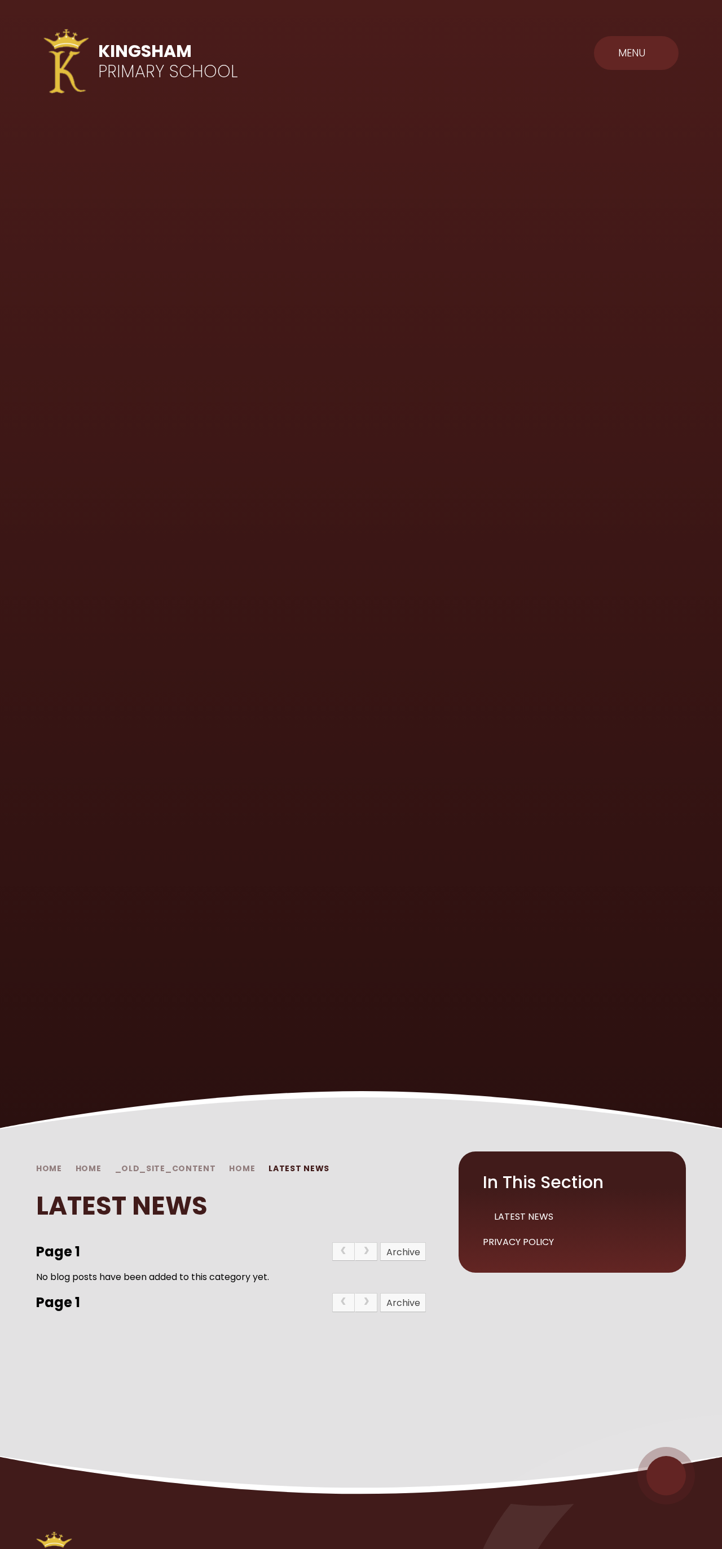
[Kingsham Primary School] (66, 61)
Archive (403, 1252)
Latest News (298, 1168)
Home (49, 1168)
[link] (343, 1251)
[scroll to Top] (666, 1475)
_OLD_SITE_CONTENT (165, 1168)
